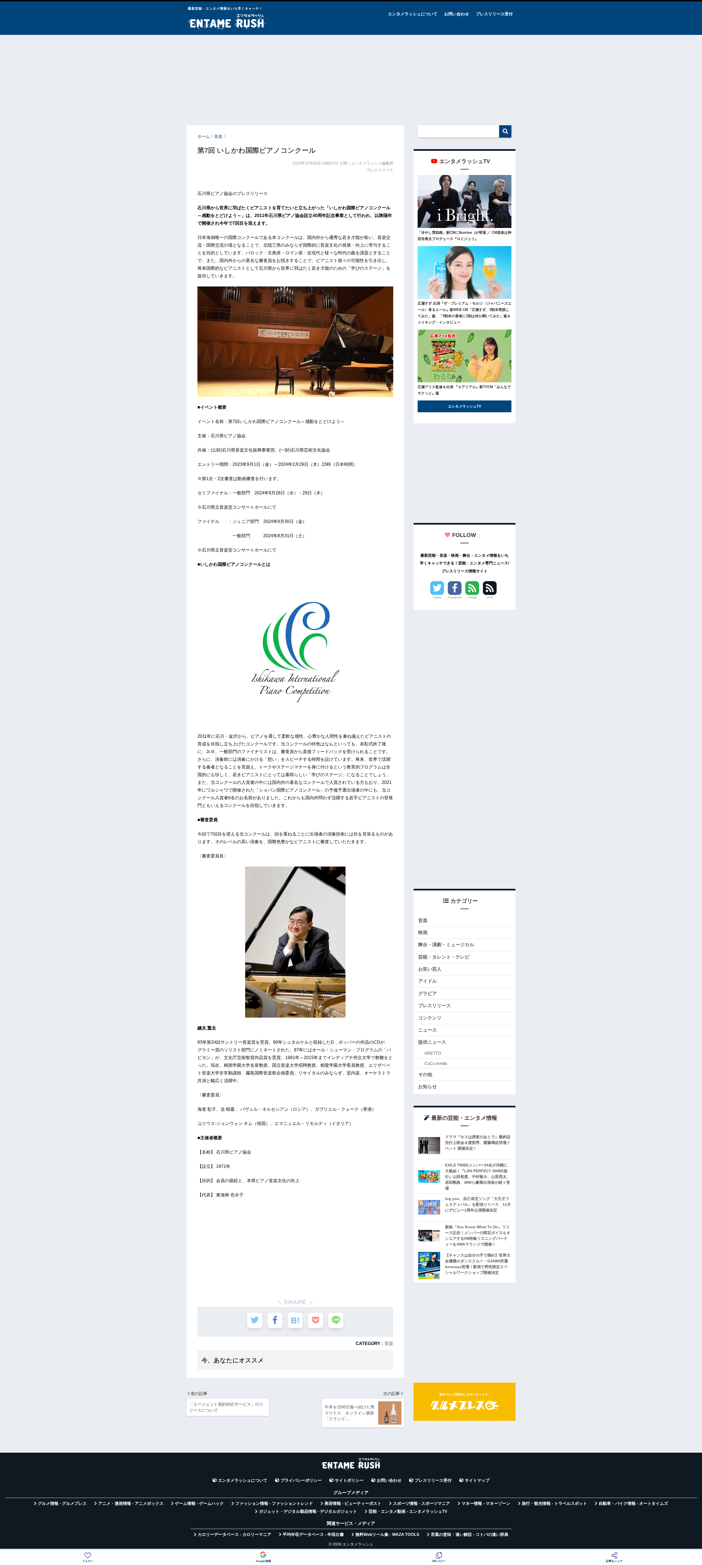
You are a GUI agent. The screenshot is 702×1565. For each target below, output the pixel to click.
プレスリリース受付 (494, 14)
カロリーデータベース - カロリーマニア (234, 1534)
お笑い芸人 (429, 969)
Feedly (472, 597)
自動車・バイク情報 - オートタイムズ (633, 1503)
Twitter (437, 597)
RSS (490, 597)
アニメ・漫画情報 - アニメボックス (130, 1503)
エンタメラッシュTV (464, 406)
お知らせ (427, 1086)
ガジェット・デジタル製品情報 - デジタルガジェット (308, 1511)
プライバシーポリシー (301, 1480)
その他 (425, 1074)
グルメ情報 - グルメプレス (62, 1503)
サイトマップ (477, 1480)
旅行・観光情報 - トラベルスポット (554, 1503)
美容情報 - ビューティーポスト (352, 1503)
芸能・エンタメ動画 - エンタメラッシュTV (408, 1511)
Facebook (455, 597)
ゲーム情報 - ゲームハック (199, 1503)
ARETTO (432, 1053)
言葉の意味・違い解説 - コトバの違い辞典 (469, 1534)
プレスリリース (434, 1005)
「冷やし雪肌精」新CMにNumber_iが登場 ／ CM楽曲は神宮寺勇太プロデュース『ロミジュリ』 (464, 235)
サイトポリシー (349, 1480)
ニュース (427, 1030)
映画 (423, 932)
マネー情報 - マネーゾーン (486, 1503)
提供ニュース (432, 1042)
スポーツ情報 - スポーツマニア (421, 1503)
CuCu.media (435, 1063)
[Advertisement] (351, 77)
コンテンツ (429, 1018)
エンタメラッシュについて (412, 14)
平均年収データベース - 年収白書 (313, 1534)
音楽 (388, 1343)
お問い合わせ (456, 14)
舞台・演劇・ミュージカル (446, 944)
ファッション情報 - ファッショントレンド (274, 1503)
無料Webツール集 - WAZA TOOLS (387, 1534)
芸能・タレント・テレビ (443, 957)
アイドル (427, 981)
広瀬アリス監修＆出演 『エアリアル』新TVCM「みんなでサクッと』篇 (464, 390)
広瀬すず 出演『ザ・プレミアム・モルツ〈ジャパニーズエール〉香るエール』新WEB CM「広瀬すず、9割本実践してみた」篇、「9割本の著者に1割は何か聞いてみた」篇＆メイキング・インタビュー (464, 312)
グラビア (427, 993)
